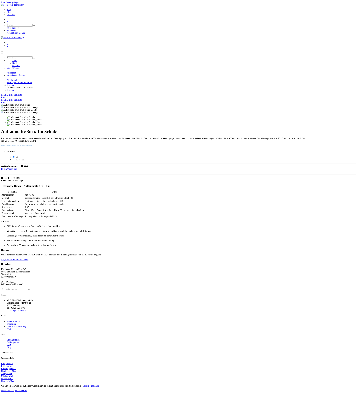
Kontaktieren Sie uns (16, 33)
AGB (9, 329)
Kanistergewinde (8, 368)
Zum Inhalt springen (10, 2)
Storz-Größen (7, 378)
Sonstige (10, 85)
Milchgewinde (7, 376)
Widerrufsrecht (13, 321)
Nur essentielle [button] (7, 390)
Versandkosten (13, 340)
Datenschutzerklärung (16, 326)
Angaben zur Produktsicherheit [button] (14, 259)
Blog (9, 347)
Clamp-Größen (7, 381)
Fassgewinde (7, 363)
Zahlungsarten (13, 342)
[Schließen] (2, 53)
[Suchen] (34, 25)
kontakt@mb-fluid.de (16, 310)
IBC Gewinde (7, 366)
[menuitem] (9, 9)
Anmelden (11, 30)
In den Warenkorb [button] (9, 169)
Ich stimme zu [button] (21, 390)
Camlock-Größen (8, 371)
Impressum (11, 324)
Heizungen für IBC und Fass (19, 82)
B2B (9, 345)
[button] (11, 95)
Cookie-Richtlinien (91, 386)
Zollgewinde (6, 373)
